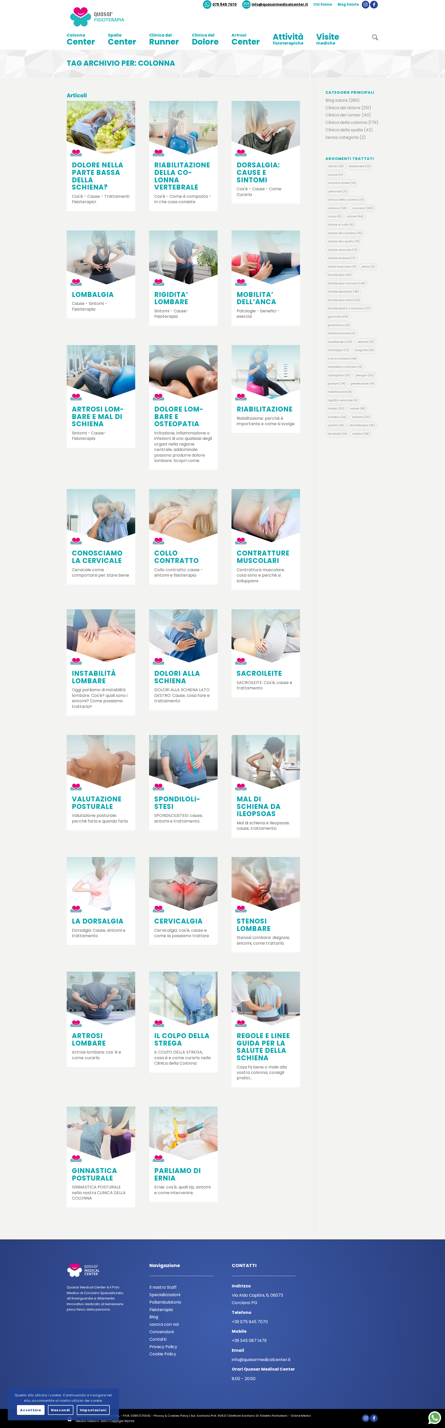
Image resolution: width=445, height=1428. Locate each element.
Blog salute (337, 100)
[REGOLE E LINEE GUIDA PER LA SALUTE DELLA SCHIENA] (266, 999)
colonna (337, 208)
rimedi (336, 408)
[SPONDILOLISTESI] (183, 762)
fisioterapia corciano (346, 283)
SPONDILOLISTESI (177, 802)
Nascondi (60, 1410)
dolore (355, 216)
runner (357, 408)
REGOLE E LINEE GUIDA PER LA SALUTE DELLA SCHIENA (263, 1047)
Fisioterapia (161, 1310)
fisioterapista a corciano (349, 308)
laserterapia (340, 342)
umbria (361, 434)
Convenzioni (161, 1332)
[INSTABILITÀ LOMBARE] (101, 637)
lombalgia (338, 350)
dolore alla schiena (345, 233)
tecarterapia (362, 425)
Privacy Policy (163, 1347)
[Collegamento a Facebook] (374, 4)
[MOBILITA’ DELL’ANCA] (266, 258)
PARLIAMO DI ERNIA (177, 1174)
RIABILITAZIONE (265, 409)
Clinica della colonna (346, 122)
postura (336, 383)
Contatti (157, 1339)
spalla (336, 425)
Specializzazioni (164, 1295)
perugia (365, 375)
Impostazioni (93, 1410)
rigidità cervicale (343, 400)
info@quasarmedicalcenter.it (280, 4)
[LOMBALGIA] (101, 258)
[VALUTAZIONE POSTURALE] (101, 762)
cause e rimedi (342, 183)
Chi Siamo (322, 4)
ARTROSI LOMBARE (89, 1039)
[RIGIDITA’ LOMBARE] (183, 258)
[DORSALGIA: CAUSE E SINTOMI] (266, 128)
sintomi (361, 417)
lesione (365, 342)
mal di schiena (342, 358)
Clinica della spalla (344, 130)
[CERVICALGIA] (183, 884)
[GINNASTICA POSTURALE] (101, 1134)
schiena (337, 417)
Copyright (116, 1421)
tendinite (337, 434)
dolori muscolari (342, 266)
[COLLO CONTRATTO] (183, 516)
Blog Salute (348, 4)
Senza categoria (342, 137)
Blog (153, 1317)
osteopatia (339, 375)
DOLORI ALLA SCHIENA (177, 677)
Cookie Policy (162, 1354)
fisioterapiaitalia (343, 291)
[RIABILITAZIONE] (266, 372)
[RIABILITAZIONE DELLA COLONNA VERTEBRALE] (183, 128)
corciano (362, 208)
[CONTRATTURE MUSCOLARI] (266, 516)
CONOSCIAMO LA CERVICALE (97, 557)
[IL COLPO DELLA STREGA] (183, 999)
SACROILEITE (259, 673)
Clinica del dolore (343, 108)
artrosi (336, 166)
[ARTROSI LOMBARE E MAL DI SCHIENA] (101, 372)
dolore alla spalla (344, 241)
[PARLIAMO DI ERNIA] (183, 1134)
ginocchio (338, 316)
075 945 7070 (224, 4)
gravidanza (339, 325)
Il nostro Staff (163, 1287)
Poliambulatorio (165, 1302)
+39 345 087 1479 (249, 1341)
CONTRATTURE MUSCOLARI (263, 557)
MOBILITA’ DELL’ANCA (256, 298)
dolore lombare (341, 258)
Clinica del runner (343, 115)
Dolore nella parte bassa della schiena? (97, 176)
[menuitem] (219, 4)
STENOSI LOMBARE (254, 925)
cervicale (337, 191)
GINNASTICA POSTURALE (94, 1174)
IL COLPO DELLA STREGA (182, 1039)
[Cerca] (372, 39)
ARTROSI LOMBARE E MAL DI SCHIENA (98, 417)
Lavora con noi (164, 1324)
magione (364, 350)
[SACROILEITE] (266, 637)
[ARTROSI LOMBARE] (101, 999)
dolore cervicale (342, 250)
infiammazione (341, 333)
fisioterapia (340, 275)
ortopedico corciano (345, 367)
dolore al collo (341, 225)
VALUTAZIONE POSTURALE (97, 802)
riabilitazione (340, 392)
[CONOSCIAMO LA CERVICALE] (101, 516)
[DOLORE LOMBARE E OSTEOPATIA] (183, 372)
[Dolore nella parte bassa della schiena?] (101, 128)
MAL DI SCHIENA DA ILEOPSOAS (259, 806)
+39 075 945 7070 (250, 1322)
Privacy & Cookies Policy (171, 1416)
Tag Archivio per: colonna (121, 63)
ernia (368, 266)
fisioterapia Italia (344, 300)
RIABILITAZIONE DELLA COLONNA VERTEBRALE (182, 176)
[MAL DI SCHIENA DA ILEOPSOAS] (266, 762)
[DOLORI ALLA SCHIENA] (183, 637)
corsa (334, 216)
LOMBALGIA (93, 294)
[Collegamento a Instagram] (365, 4)
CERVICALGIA (178, 921)
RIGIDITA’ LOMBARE (171, 298)
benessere (360, 166)
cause (335, 175)
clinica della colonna (346, 200)
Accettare (30, 1410)
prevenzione (362, 383)
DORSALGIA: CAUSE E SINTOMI (258, 172)
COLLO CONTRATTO (176, 557)
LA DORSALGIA (98, 921)
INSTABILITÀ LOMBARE (94, 677)
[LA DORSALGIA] (101, 884)
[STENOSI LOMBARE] (266, 884)
